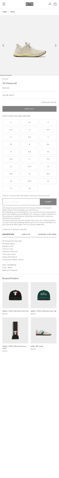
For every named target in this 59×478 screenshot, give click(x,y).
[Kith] (29, 4)
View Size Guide (49, 102)
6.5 (29, 137)
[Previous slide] (3, 45)
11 (29, 159)
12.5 (29, 166)
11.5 (48, 159)
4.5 (11, 129)
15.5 (29, 181)
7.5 (11, 144)
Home (4, 12)
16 (48, 181)
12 (11, 166)
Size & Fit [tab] (26, 234)
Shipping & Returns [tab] (47, 234)
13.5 (10, 174)
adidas (5, 79)
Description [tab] (8, 234)
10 (48, 152)
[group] (29, 45)
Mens (13, 12)
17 (11, 188)
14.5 (48, 174)
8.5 (48, 144)
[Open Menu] (3, 4)
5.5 (48, 129)
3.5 (29, 122)
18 (29, 188)
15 (11, 181)
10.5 (10, 159)
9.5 (29, 152)
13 (48, 166)
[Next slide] (55, 45)
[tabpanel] (29, 256)
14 (29, 174)
